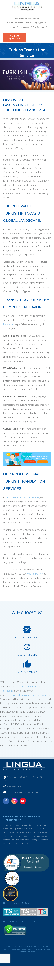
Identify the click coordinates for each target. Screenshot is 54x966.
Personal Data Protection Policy (21, 949)
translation (8, 324)
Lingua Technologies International (22, 497)
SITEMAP (31, 951)
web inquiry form (35, 573)
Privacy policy (37, 949)
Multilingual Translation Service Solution (28, 694)
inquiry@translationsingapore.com (22, 792)
